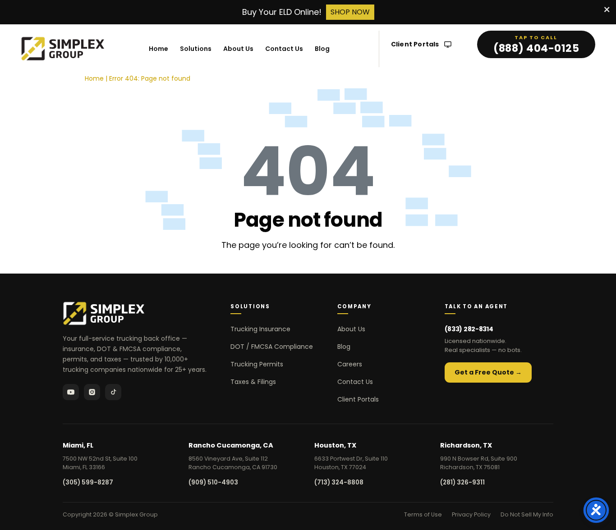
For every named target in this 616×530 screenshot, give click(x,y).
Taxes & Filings (253, 381)
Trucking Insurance (260, 329)
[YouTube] (71, 392)
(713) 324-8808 (338, 482)
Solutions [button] (195, 48)
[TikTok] (113, 392)
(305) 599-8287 (88, 482)
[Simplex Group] (63, 49)
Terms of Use (423, 514)
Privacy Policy (471, 514)
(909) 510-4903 (213, 482)
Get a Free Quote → (488, 372)
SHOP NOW (350, 12)
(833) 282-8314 (469, 329)
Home (158, 48)
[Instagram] (92, 392)
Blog (322, 48)
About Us (238, 48)
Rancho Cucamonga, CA (230, 445)
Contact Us (284, 48)
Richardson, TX (466, 445)
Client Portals (415, 44)
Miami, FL (78, 445)
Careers (349, 364)
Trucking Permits (256, 364)
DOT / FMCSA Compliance (271, 346)
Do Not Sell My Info (527, 514)
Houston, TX (335, 445)
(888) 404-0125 (536, 48)
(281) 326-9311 (462, 482)
